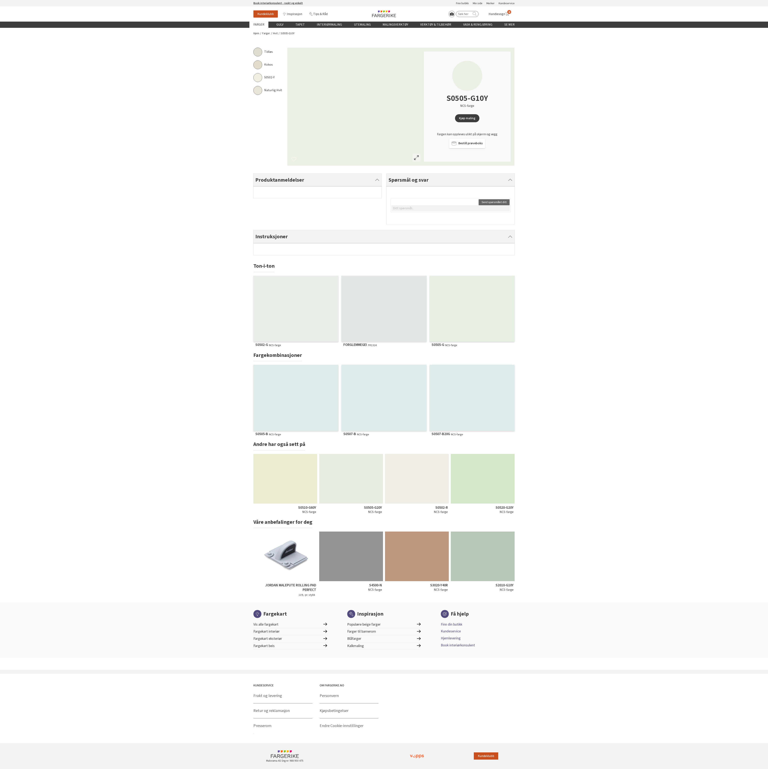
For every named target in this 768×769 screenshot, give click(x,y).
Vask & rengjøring (477, 24)
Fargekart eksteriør (267, 638)
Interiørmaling (329, 24)
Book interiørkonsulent (458, 645)
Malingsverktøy (395, 24)
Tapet (300, 24)
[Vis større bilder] (416, 158)
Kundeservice (507, 3)
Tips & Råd (320, 14)
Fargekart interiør (266, 631)
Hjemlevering (451, 638)
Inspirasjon (294, 14)
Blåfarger (354, 638)
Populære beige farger (364, 624)
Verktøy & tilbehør (435, 24)
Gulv (279, 24)
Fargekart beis (264, 645)
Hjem (256, 33)
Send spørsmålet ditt (494, 202)
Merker (490, 3)
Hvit (275, 33)
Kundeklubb (265, 14)
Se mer (509, 24)
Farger (258, 24)
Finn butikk (462, 3)
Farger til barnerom (361, 631)
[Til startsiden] (384, 14)
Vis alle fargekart (265, 624)
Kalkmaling (355, 645)
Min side (477, 3)
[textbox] (450, 208)
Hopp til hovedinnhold (15, 2)
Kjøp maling (467, 118)
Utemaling (362, 24)
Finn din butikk (451, 624)
